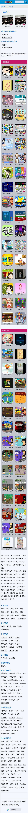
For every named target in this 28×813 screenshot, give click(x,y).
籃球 (19, 745)
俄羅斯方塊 (11, 758)
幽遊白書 (23, 683)
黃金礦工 (23, 784)
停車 (7, 767)
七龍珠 (20, 677)
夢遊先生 (12, 777)
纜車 (11, 784)
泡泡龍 (17, 637)
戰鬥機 (3, 761)
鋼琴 (19, 761)
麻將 (22, 754)
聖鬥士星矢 (11, 690)
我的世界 (21, 727)
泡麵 (7, 618)
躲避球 (8, 748)
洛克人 (11, 640)
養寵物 (23, 771)
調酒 (16, 784)
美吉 (14, 626)
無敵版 (3, 666)
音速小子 (4, 640)
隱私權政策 (17, 801)
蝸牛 (13, 781)
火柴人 (17, 640)
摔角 (15, 761)
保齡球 (17, 771)
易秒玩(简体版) (14, 805)
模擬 (22, 767)
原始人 (11, 787)
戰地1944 (5, 34)
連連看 (17, 615)
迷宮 (2, 774)
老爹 (22, 787)
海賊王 (20, 696)
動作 (2, 609)
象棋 (7, 754)
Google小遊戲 (21, 618)
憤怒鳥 (8, 730)
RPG (2, 618)
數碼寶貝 (12, 700)
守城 (12, 741)
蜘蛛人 (19, 693)
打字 (12, 771)
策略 (2, 612)
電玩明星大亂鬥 (6, 724)
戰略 (2, 754)
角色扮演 (4, 764)
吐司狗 (9, 626)
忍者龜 (19, 690)
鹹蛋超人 (4, 700)
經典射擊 (4, 751)
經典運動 (12, 751)
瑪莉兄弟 (12, 717)
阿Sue (3, 626)
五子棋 (17, 754)
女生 (16, 741)
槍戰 (2, 615)
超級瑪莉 (4, 711)
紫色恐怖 (15, 730)
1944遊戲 (10, 7)
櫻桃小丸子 (19, 687)
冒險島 (3, 720)
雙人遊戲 (4, 658)
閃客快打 (4, 777)
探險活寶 (4, 673)
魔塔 (19, 774)
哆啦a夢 (11, 647)
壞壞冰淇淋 (5, 784)
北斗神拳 (4, 687)
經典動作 (23, 748)
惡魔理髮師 (5, 629)
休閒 (21, 609)
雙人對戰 (12, 658)
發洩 (12, 612)
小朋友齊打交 (5, 781)
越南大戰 (10, 714)
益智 (7, 609)
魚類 (12, 615)
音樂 (15, 764)
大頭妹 (20, 626)
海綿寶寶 (4, 650)
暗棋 (12, 754)
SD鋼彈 (15, 683)
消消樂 (23, 615)
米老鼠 (3, 690)
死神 (18, 700)
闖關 (22, 751)
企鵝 (7, 774)
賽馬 (22, 758)
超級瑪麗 (19, 647)
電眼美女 (14, 774)
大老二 (3, 758)
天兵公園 (4, 683)
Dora (16, 650)
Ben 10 (11, 650)
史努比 (17, 644)
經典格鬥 (15, 748)
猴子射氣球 (5, 790)
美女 (21, 741)
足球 (2, 748)
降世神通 (4, 647)
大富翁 (8, 745)
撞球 (7, 771)
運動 (16, 612)
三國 (7, 615)
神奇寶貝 (4, 644)
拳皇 (22, 711)
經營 (12, 609)
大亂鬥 (9, 761)
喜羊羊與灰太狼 (12, 680)
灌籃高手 (4, 696)
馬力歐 (12, 734)
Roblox (13, 618)
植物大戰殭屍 (17, 724)
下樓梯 (19, 777)
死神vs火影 (12, 696)
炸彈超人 (4, 717)
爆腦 (18, 751)
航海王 (19, 673)
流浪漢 (19, 781)
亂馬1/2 (11, 687)
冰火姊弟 (4, 727)
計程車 (13, 767)
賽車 (16, 609)
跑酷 (18, 758)
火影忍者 (4, 637)
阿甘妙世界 (12, 677)
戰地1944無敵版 (7, 37)
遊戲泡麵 (6, 801)
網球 (19, 764)
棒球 (24, 745)
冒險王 (3, 714)
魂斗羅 (9, 720)
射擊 (21, 612)
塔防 (18, 767)
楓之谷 (11, 644)
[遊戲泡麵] (8, 2)
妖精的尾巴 (5, 703)
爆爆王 (11, 637)
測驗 (24, 764)
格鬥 (7, 612)
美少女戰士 (12, 693)
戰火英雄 (4, 787)
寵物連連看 (5, 734)
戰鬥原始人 (17, 720)
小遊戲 (3, 7)
